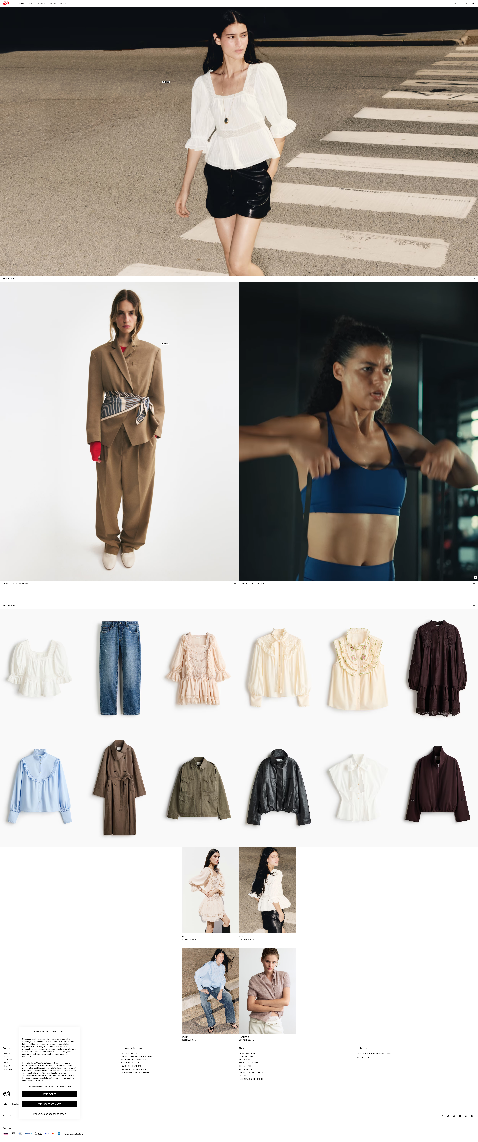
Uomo (30, 3)
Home (53, 3)
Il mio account (246, 1056)
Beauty (63, 3)
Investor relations (131, 1066)
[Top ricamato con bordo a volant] (358, 668)
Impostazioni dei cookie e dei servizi (49, 1114)
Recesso (243, 1076)
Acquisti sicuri (246, 1069)
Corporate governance (133, 1069)
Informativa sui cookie (251, 1072)
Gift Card (8, 1069)
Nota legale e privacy (250, 1063)
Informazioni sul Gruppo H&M (136, 1056)
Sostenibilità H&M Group (134, 1060)
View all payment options (73, 1134)
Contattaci (245, 1066)
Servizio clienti (247, 1053)
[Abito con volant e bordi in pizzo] (199, 668)
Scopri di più (363, 1058)
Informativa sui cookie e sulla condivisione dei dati (49, 1087)
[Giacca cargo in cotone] (199, 787)
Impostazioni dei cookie (251, 1079)
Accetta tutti (49, 1094)
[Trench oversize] (119, 787)
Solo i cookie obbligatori (49, 1104)
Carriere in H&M (129, 1053)
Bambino (41, 3)
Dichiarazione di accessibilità (137, 1072)
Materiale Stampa (130, 1063)
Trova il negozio (247, 1060)
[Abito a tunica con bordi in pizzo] (438, 668)
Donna (20, 3)
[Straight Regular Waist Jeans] (119, 668)
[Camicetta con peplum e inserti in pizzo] (40, 668)
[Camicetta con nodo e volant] (279, 668)
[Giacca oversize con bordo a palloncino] (279, 787)
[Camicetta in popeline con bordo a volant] (40, 787)
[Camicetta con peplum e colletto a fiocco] (358, 787)
